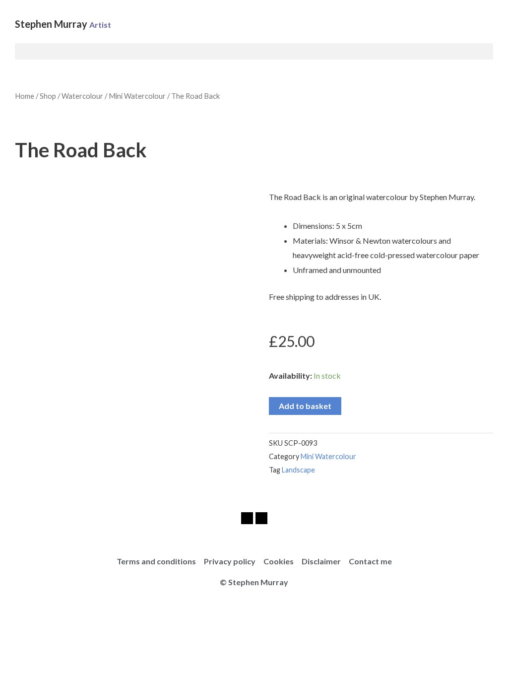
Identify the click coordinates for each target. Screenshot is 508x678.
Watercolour (82, 95)
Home (24, 95)
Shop (48, 95)
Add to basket (305, 405)
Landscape (298, 470)
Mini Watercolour (137, 95)
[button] (254, 51)
